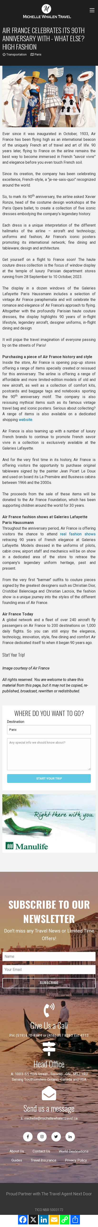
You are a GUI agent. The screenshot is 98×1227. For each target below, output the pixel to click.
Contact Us (41, 1151)
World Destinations (73, 1151)
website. (26, 419)
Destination (15, 722)
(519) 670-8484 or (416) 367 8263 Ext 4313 (52, 1035)
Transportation (16, 54)
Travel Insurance (43, 1160)
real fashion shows (78, 534)
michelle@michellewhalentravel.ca (51, 1118)
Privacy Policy (76, 1160)
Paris (37, 54)
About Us (17, 1151)
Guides (16, 1160)
